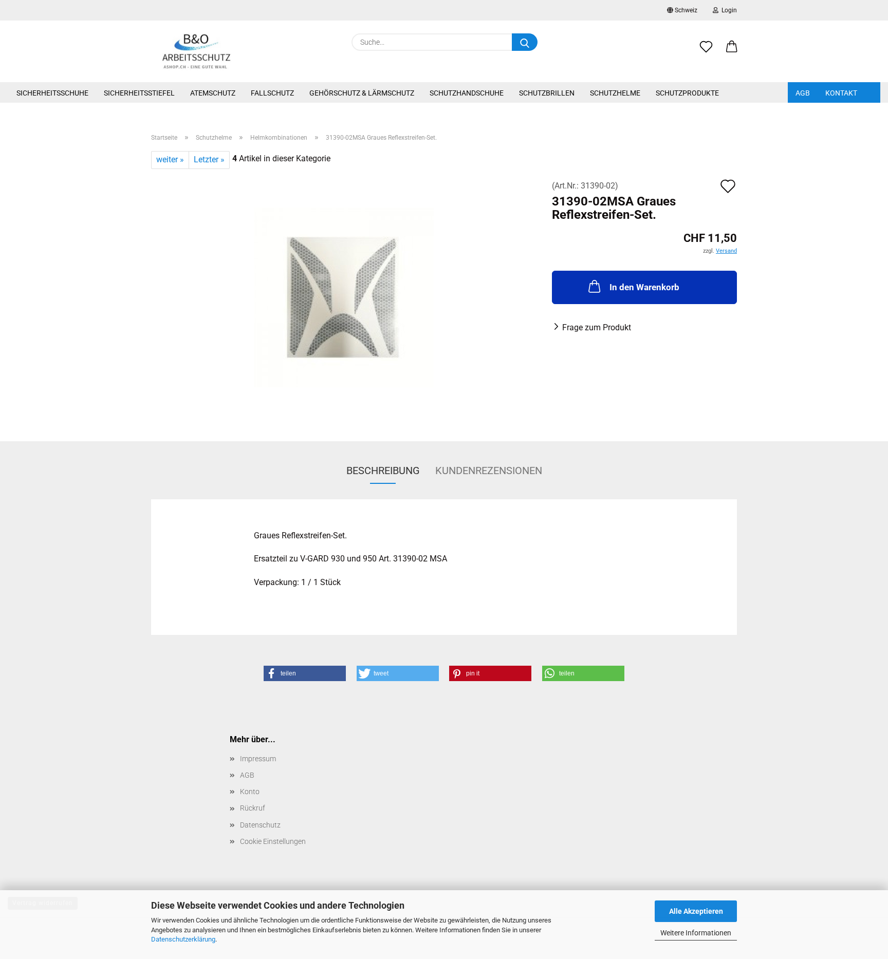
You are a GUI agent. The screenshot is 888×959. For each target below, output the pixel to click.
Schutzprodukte (687, 93)
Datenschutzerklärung (183, 939)
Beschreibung (383, 470)
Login (727, 10)
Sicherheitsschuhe (52, 93)
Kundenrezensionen (488, 470)
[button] (732, 52)
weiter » (170, 159)
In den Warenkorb (644, 287)
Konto (250, 791)
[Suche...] (525, 42)
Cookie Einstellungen (273, 841)
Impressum (258, 759)
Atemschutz (212, 93)
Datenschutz (260, 825)
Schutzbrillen (547, 93)
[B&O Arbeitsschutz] (196, 51)
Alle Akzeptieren (696, 911)
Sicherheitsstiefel (139, 93)
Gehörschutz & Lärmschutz (361, 93)
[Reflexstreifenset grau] (344, 297)
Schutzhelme (615, 93)
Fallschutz (272, 93)
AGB (802, 93)
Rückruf (252, 808)
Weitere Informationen (695, 933)
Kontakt (841, 93)
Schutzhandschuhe (467, 93)
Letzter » (209, 159)
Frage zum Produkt (596, 327)
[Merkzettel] (706, 52)
